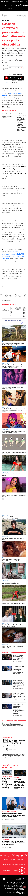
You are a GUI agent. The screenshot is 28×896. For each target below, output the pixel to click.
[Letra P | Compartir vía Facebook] (15, 295)
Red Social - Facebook (13, 855)
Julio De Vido (20, 254)
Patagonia (15, 864)
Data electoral (12, 9)
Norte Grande (7, 864)
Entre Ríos (16, 862)
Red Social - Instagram (18, 855)
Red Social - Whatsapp (26, 855)
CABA (4, 862)
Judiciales (11, 16)
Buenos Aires (20, 859)
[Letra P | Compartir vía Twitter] (10, 295)
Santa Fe (9, 862)
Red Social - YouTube (22, 855)
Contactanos (3, 855)
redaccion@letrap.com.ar (18, 891)
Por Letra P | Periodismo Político (5, 67)
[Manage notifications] (24, 887)
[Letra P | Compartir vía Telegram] (20, 295)
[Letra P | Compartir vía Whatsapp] (6, 295)
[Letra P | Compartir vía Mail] (24, 295)
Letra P (5, 15)
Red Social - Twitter (9, 855)
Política (6, 859)
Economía (13, 859)
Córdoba (22, 862)
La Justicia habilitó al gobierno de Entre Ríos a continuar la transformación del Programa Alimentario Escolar (14, 756)
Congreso (22, 864)
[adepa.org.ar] (18, 879)
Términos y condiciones (12, 892)
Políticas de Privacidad (21, 893)
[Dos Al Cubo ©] (7, 879)
